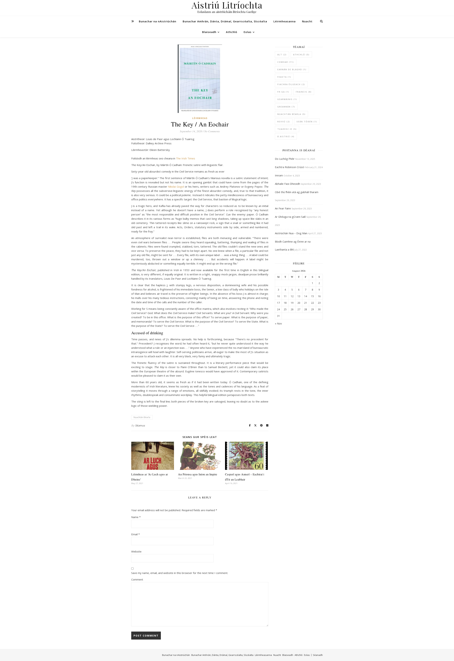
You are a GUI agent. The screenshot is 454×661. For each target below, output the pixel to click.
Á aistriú (285, 136)
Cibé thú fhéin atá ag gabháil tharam (296, 192)
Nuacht (307, 21)
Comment (137, 579)
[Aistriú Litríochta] (227, 8)
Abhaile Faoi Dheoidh (287, 183)
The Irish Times (185, 158)
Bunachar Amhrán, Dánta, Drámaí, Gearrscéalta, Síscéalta (225, 21)
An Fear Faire (283, 208)
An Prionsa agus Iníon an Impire (197, 474)
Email (135, 534)
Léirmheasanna (284, 21)
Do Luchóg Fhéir (285, 158)
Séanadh (318, 655)
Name (136, 517)
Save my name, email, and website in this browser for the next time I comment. (179, 573)
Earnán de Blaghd (291, 69)
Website (136, 551)
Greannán (286, 106)
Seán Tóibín (307, 121)
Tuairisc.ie (287, 129)
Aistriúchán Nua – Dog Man (291, 233)
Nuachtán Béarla (142, 417)
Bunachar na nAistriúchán (157, 21)
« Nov (278, 323)
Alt (282, 54)
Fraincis (304, 91)
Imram (279, 175)
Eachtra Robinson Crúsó (289, 167)
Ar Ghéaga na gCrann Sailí (290, 216)
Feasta (284, 77)
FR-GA (283, 91)
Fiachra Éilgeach (291, 84)
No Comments (212, 131)
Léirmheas (199, 118)
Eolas (247, 32)
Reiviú (283, 121)
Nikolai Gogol (176, 186)
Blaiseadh (209, 32)
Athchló (231, 32)
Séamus (140, 425)
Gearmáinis (287, 99)
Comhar (285, 62)
